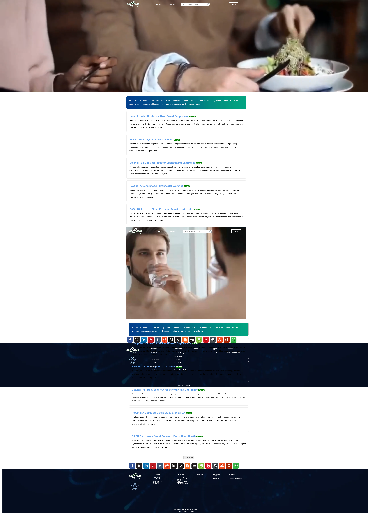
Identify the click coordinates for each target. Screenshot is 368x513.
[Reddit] (166, 469)
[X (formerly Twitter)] (139, 469)
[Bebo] (208, 469)
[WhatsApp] (235, 469)
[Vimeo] (181, 466)
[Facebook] (132, 466)
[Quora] (228, 469)
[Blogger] (187, 469)
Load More (189, 457)
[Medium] (173, 469)
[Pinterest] (153, 466)
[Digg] (194, 469)
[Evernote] (201, 466)
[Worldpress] (215, 469)
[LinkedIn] (146, 466)
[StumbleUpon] (222, 469)
